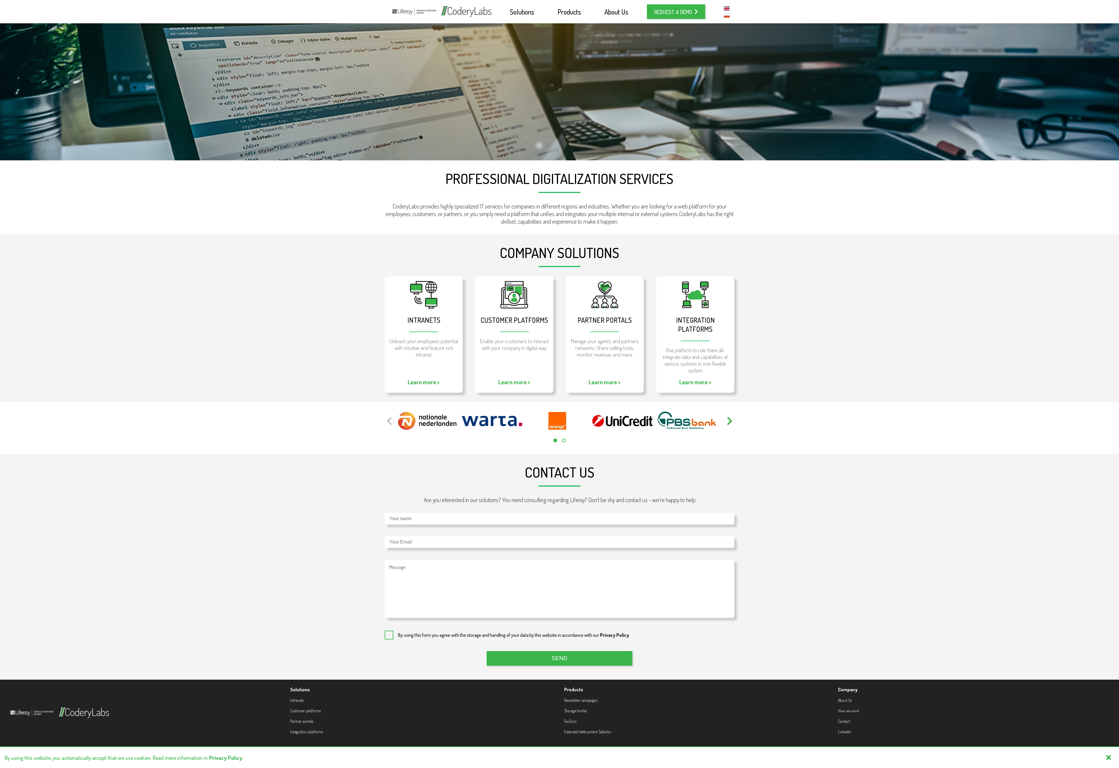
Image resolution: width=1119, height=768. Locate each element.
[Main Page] (466, 11)
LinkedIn (844, 731)
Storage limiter (575, 710)
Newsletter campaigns (580, 700)
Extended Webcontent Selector (587, 731)
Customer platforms (305, 710)
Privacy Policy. (226, 757)
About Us (616, 11)
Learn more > (424, 382)
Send (559, 658)
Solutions (522, 11)
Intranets (297, 700)
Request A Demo (673, 11)
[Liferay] (414, 12)
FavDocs (570, 721)
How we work (848, 710)
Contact (844, 721)
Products (569, 11)
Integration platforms (306, 731)
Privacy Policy (614, 635)
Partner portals (301, 721)
